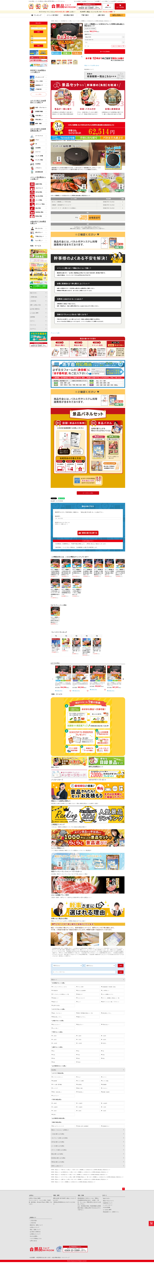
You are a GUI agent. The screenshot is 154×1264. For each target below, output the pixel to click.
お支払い (31, 1195)
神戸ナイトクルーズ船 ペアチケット (110, 1001)
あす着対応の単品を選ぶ (58, 1118)
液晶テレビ (55, 1001)
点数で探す (101, 15)
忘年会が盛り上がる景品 (57, 1142)
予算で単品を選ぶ (57, 1099)
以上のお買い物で (97, 12)
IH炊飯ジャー (56, 998)
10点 (54, 1054)
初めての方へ (33, 293)
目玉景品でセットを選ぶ (66, 21)
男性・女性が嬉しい (57, 1092)
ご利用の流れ (33, 297)
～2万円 (54, 1110)
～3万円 (54, 1035)
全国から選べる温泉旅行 (83, 1126)
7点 (103, 1051)
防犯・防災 (80, 1088)
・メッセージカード (107, 1205)
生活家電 (55, 1080)
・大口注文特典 (106, 1207)
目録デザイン (88, 34)
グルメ (79, 1077)
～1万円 (104, 1107)
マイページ (91, 1)
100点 (79, 1062)
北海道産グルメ (105, 1126)
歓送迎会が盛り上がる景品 (58, 1158)
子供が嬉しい (80, 1092)
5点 (78, 1051)
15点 (79, 1054)
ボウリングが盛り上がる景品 (58, 1150)
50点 (54, 1062)
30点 (79, 1058)
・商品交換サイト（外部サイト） (110, 1212)
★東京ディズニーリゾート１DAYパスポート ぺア (56, 649)
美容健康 (104, 1084)
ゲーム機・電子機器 (57, 1084)
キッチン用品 (105, 1080)
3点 (53, 1051)
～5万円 (104, 1035)
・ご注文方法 (32, 1222)
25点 (54, 1058)
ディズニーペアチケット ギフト (60, 986)
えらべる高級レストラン (107, 994)
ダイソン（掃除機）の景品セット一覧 (110, 998)
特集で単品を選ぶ (57, 1122)
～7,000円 (80, 1107)
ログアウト (33, 329)
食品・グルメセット (57, 1013)
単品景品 (53, 1070)
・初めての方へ (106, 1198)
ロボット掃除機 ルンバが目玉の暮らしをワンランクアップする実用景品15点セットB (55, 593)
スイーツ (104, 1077)
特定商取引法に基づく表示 (44, 1257)
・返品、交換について (34, 1229)
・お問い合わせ (33, 1240)
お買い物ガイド (121, 1)
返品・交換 (81, 1195)
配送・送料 (56, 1195)
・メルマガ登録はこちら (35, 1238)
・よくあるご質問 (106, 1209)
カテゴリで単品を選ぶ (58, 1073)
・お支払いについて (34, 1227)
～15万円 (80, 1043)
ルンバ (74, 21)
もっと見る (38, 94)
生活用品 (80, 1084)
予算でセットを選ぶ (57, 1032)
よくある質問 (112, 1)
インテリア (55, 1088)
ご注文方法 (33, 301)
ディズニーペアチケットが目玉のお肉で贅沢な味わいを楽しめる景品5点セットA (86, 650)
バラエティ (104, 1088)
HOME (52, 21)
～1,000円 (80, 1103)
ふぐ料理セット (105, 990)
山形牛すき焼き (56, 1005)
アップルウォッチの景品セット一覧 (61, 994)
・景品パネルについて (108, 1200)
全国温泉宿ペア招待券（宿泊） (109, 986)
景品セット (57, 21)
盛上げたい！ (80, 1024)
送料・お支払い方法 (35, 305)
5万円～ (54, 1114)
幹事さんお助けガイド (57, 1166)
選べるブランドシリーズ (58, 1126)
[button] (53, 679)
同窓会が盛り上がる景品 (57, 1162)
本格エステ (80, 994)
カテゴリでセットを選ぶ (58, 1009)
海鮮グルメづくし (82, 1016)
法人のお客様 (77, 1)
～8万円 (104, 1039)
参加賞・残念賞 (105, 1092)
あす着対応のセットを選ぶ (59, 1066)
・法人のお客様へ (33, 1236)
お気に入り (108, 7)
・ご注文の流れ (33, 1220)
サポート (104, 1195)
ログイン (32, 321)
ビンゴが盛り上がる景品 (57, 1146)
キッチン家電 (80, 1080)
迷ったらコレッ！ (57, 1024)
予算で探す (85, 15)
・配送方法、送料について (36, 1225)
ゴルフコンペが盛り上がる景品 (59, 1138)
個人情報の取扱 (56, 1257)
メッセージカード (89, 39)
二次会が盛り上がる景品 (57, 1134)
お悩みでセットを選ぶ (58, 1020)
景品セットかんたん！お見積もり (60, 1130)
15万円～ (104, 1043)
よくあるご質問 (34, 313)
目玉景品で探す (69, 15)
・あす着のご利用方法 (34, 1231)
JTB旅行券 (55, 990)
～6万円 (54, 1039)
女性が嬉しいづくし (106, 1013)
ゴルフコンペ (56, 1095)
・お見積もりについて (34, 1234)
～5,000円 (55, 1107)
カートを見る (120, 7)
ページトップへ (123, 1189)
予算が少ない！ (105, 1024)
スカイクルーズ (81, 998)
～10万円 (55, 1043)
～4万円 (79, 1035)
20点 (103, 1054)
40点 (103, 1058)
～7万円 (79, 1039)
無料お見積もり (117, 15)
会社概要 (97, 1)
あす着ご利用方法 (34, 309)
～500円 (55, 1103)
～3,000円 (104, 1103)
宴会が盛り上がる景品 (57, 1154)
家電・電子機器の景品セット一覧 (85, 1013)
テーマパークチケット (58, 1077)
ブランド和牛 (80, 986)
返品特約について (89, 69)
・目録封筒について (107, 1203)
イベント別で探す (52, 15)
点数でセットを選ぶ (57, 1047)
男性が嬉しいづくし (57, 1016)
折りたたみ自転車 (82, 990)
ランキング (37, 15)
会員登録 (84, 1)
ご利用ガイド (32, 1217)
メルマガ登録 (104, 1)
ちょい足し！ (56, 1028)
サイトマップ (65, 1257)
